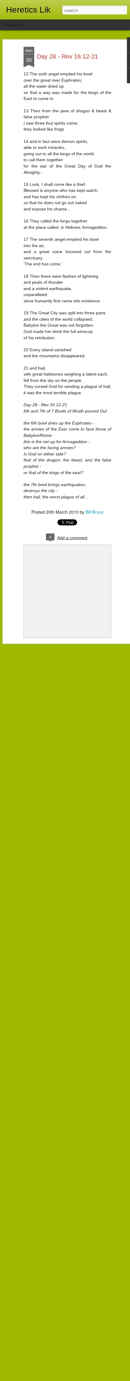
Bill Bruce (94, 512)
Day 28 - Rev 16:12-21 (67, 56)
